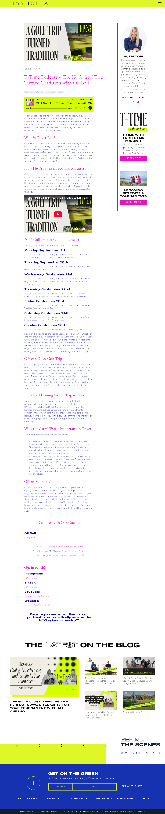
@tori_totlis (130, 753)
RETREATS (53, 799)
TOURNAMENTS (77, 799)
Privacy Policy (26, 811)
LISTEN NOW (133, 158)
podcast (60, 92)
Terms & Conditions (48, 811)
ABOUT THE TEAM (27, 799)
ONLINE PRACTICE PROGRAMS (115, 799)
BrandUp (141, 811)
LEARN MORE (133, 202)
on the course (50, 92)
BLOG (145, 799)
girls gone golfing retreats (34, 92)
